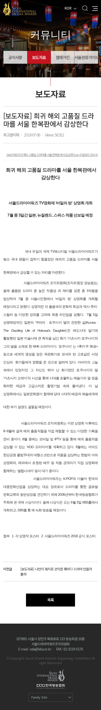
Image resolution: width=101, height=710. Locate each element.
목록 (50, 600)
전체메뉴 (95, 8)
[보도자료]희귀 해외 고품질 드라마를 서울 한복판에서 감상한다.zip (42, 155)
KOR (68, 8)
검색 (85, 8)
